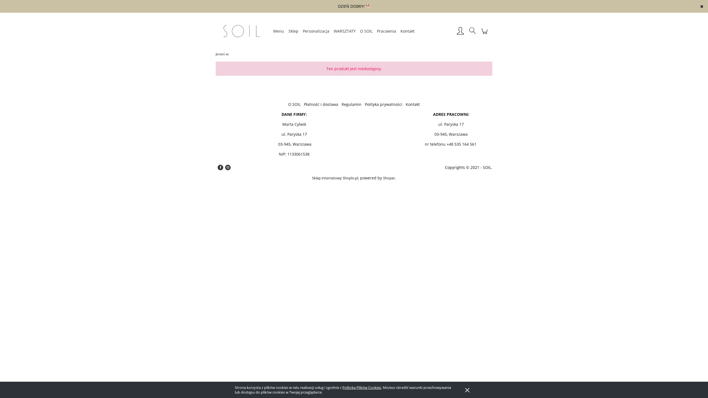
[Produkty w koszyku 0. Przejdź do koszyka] (484, 34)
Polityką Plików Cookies (361, 387)
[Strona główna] (243, 31)
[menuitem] (278, 31)
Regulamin (351, 104)
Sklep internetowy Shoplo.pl (335, 178)
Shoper (389, 178)
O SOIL (294, 104)
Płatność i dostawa (321, 104)
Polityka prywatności (383, 104)
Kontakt (413, 104)
